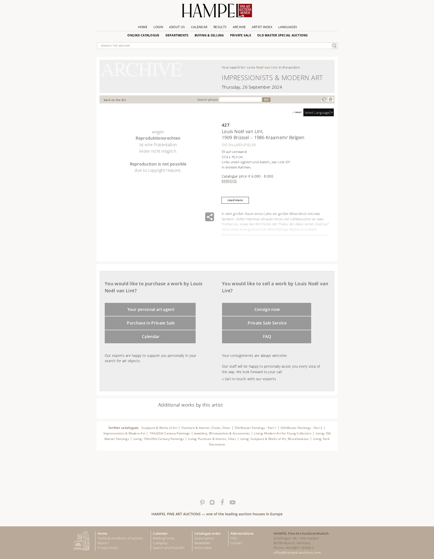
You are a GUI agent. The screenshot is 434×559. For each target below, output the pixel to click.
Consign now (267, 309)
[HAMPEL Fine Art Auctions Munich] (217, 12)
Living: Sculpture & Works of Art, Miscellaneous (274, 439)
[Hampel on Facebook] (222, 502)
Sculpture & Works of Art (159, 428)
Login (158, 27)
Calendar (199, 27)
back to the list (115, 100)
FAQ (267, 336)
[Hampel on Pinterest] (202, 502)
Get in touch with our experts (250, 378)
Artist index (202, 547)
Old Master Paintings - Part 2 (301, 428)
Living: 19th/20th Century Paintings (158, 439)
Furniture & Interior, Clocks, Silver (206, 428)
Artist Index (262, 27)
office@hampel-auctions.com (297, 552)
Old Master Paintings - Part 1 (255, 428)
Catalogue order (207, 533)
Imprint (102, 543)
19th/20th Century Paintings (169, 433)
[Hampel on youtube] (232, 502)
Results (220, 27)
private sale (240, 35)
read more (235, 200)
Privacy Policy (107, 547)
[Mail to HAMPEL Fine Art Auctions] (331, 99)
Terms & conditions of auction (120, 538)
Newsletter (202, 543)
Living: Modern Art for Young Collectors (282, 433)
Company (160, 543)
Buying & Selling (209, 35)
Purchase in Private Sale (151, 323)
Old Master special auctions (282, 35)
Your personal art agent (151, 309)
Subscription (204, 538)
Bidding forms (163, 538)
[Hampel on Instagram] (212, 502)
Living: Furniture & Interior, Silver (212, 439)
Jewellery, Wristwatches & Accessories (222, 433)
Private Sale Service (267, 323)
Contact (236, 543)
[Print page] (324, 99)
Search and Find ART (169, 547)
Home (142, 27)
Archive (239, 27)
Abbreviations (242, 533)
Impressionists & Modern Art (124, 433)
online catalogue (143, 35)
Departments (177, 35)
